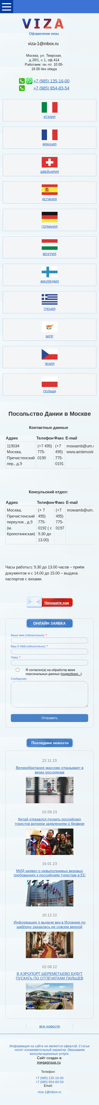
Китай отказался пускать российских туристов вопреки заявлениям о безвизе (49, 821)
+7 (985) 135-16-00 (51, 81)
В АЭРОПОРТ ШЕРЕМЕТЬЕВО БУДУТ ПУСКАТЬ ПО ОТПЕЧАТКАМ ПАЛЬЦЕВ (49, 976)
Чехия (49, 363)
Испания (49, 199)
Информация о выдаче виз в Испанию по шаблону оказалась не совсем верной (50, 924)
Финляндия (49, 281)
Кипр (49, 336)
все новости (49, 1026)
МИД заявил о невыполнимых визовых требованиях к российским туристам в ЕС (49, 873)
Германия (50, 226)
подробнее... (71, 674)
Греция (49, 308)
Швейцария (49, 171)
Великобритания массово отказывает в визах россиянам (49, 770)
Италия (49, 116)
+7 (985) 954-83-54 (51, 88)
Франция (49, 144)
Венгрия (49, 254)
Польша (49, 391)
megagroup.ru (49, 1062)
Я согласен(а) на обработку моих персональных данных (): (54, 672)
